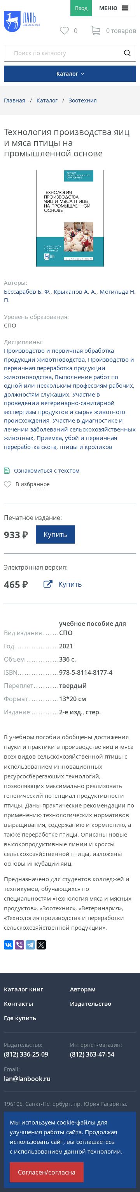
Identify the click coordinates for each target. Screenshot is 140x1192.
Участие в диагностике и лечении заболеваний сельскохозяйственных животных (70, 429)
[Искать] (127, 52)
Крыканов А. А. (75, 291)
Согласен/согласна (46, 1172)
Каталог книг (23, 989)
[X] (41, 944)
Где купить (20, 1018)
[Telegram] (30, 944)
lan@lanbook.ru (27, 1078)
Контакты (18, 1003)
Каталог (47, 100)
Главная (14, 100)
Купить (55, 534)
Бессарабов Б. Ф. (27, 291)
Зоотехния (83, 100)
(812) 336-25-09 (26, 1054)
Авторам (83, 989)
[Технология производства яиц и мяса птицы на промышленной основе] (70, 218)
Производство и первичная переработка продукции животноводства (69, 368)
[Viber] (19, 944)
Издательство (90, 1003)
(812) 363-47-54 (92, 1054)
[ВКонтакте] (8, 944)
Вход (81, 8)
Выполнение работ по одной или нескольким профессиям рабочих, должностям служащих (69, 385)
